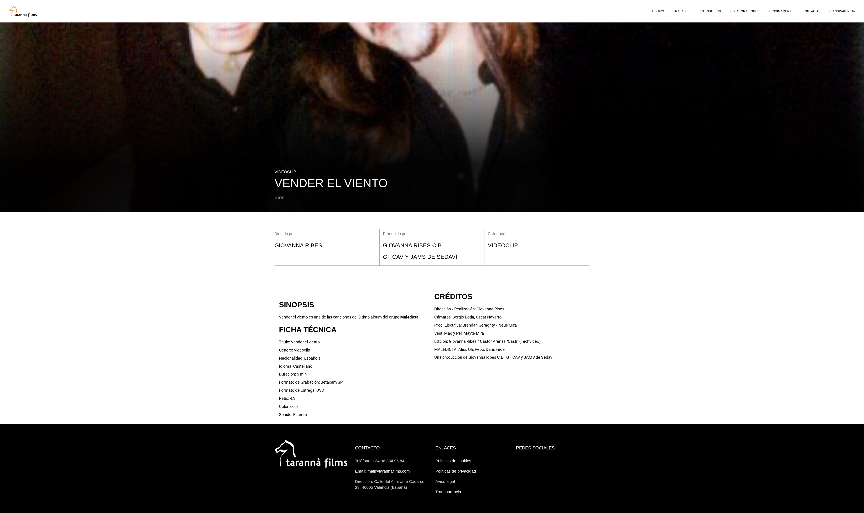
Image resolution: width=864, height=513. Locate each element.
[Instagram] (528, 461)
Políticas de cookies (453, 461)
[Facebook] (518, 461)
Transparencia (448, 492)
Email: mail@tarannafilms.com (382, 471)
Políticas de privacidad (455, 471)
